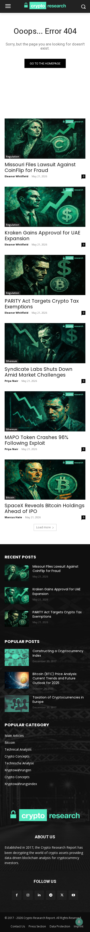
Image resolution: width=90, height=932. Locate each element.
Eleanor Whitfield (16, 176)
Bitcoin (10, 497)
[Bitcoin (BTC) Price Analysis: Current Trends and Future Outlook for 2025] (17, 680)
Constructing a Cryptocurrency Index (58, 653)
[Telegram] (50, 895)
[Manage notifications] (79, 922)
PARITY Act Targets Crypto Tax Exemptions (42, 304)
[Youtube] (73, 895)
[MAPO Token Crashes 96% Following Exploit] (45, 411)
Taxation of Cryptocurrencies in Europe (58, 699)
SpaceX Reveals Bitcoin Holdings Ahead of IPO (44, 508)
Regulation (12, 156)
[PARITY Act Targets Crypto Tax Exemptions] (45, 275)
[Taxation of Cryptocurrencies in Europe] (17, 703)
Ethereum (11, 361)
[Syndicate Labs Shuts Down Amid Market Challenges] (45, 343)
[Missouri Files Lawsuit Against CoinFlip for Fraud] (45, 138)
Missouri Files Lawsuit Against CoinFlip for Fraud (40, 167)
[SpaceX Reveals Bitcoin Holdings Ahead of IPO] (45, 479)
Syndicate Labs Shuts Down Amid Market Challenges (38, 372)
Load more (43, 527)
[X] (61, 895)
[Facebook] (16, 895)
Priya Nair (11, 381)
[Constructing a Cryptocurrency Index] (17, 657)
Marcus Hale (13, 517)
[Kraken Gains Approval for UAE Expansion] (45, 207)
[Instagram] (28, 895)
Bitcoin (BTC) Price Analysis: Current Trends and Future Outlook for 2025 (55, 678)
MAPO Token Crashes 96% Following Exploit (36, 440)
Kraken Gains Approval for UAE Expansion (42, 235)
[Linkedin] (39, 895)
